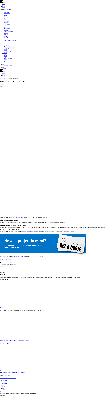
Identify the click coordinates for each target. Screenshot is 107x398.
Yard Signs (5, 52)
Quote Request (4, 389)
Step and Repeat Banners (7, 48)
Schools (5, 63)
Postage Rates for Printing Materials (8, 31)
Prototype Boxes (6, 36)
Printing (3, 379)
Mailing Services (6, 22)
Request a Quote (4, 68)
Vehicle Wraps (5, 49)
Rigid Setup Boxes (6, 37)
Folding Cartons (6, 33)
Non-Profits (5, 59)
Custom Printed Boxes (7, 39)
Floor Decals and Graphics (7, 46)
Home (1, 78)
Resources (3, 6)
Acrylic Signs (5, 42)
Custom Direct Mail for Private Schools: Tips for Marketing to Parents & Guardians (14, 340)
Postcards (5, 19)
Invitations (5, 26)
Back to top (2, 266)
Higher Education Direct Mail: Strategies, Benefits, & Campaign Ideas (12, 308)
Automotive (5, 56)
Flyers (4, 16)
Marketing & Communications (8, 58)
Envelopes (5, 14)
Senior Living (5, 62)
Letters (4, 18)
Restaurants (5, 60)
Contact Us (3, 67)
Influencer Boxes (6, 34)
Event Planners (6, 57)
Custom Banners (6, 44)
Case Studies (3, 7)
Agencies (5, 54)
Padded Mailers (6, 30)
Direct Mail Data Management (8, 65)
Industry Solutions (4, 53)
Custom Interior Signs (6, 45)
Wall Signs (5, 50)
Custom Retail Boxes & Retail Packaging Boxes (10, 40)
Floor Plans (5, 15)
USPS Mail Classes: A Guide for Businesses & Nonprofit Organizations (12, 372)
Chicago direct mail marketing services (21, 256)
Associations (5, 55)
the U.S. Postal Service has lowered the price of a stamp (17, 217)
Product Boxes (6, 35)
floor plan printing (33, 256)
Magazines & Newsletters (7, 17)
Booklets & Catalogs (6, 12)
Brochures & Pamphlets (7, 13)
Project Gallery (4, 66)
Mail (2, 20)
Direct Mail (4, 78)
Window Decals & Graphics (7, 51)
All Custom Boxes (6, 32)
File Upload (3, 4)
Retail (4, 61)
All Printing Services (6, 11)
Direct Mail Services (6, 21)
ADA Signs (5, 43)
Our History (3, 384)
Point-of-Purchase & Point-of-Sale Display (9, 47)
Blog (2, 5)
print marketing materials (31, 231)
